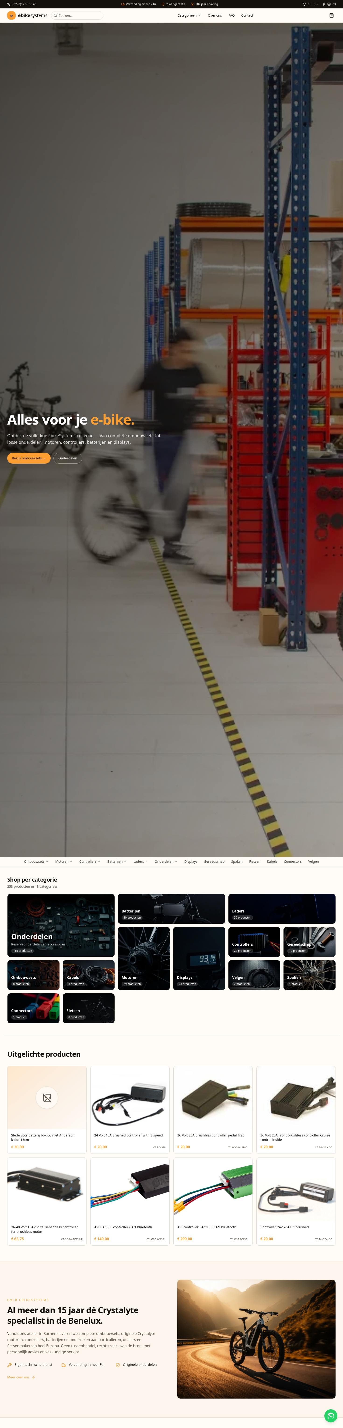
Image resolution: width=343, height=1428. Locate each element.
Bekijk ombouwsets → (29, 458)
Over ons (215, 15)
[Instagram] (329, 4)
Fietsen (254, 861)
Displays (190, 861)
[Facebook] (324, 4)
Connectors (293, 861)
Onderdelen (67, 458)
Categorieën (187, 15)
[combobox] (77, 15)
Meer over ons (18, 1377)
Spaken (237, 861)
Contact (247, 15)
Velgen (313, 861)
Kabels (272, 861)
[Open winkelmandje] (331, 15)
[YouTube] (334, 4)
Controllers (88, 861)
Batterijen (115, 861)
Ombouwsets (34, 861)
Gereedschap (214, 861)
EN (316, 4)
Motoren (62, 861)
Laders (138, 861)
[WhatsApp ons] (330, 1415)
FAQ (231, 15)
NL (309, 4)
